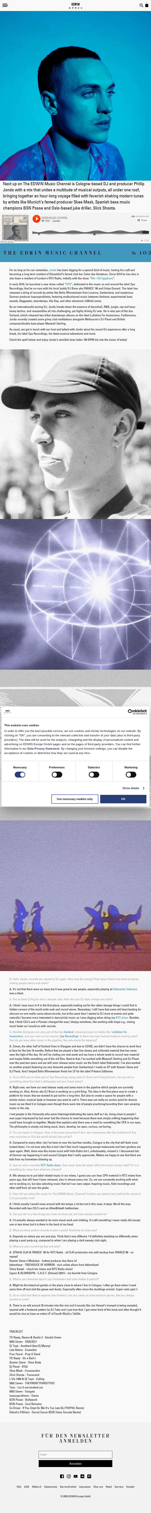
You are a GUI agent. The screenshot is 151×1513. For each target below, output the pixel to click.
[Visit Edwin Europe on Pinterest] (89, 1477)
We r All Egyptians (102, 278)
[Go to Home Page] (75, 6)
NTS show (122, 1017)
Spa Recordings (69, 1036)
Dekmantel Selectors (125, 989)
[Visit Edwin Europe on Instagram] (69, 1477)
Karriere (119, 1486)
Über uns (98, 1486)
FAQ (19, 1486)
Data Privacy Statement (43, 748)
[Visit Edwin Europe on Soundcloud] (82, 1477)
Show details (130, 788)
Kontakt (130, 1486)
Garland (68, 1032)
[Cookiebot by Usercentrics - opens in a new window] (131, 712)
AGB (26, 1486)
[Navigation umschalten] (5, 5)
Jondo (53, 270)
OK (123, 799)
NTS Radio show (51, 1165)
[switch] (57, 775)
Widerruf (36, 1486)
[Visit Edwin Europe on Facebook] (62, 1477)
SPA (68, 284)
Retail (109, 1486)
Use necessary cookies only (75, 799)
